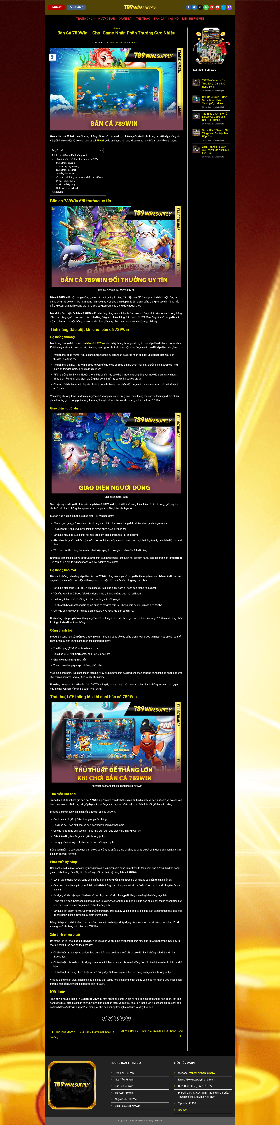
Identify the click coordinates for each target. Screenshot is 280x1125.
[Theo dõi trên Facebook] (188, 7)
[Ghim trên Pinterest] (122, 1018)
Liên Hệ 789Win (193, 18)
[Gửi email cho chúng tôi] (200, 7)
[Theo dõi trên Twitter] (194, 7)
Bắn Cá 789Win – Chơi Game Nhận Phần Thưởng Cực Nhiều (214, 100)
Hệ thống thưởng (67, 163)
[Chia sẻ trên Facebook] (104, 1018)
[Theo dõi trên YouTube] (217, 7)
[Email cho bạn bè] (116, 1018)
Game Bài (125, 18)
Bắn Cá (159, 18)
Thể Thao (143, 18)
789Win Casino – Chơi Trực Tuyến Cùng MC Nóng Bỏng (214, 83)
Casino (173, 18)
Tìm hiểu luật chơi (67, 181)
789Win (100, 140)
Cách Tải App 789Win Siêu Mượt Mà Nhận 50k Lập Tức (215, 150)
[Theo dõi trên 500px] (223, 7)
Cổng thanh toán (66, 173)
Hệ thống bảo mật (67, 170)
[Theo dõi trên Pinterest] (212, 7)
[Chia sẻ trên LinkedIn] (128, 1018)
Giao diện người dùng (69, 166)
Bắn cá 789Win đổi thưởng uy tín (71, 155)
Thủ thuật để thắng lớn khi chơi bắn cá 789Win (78, 177)
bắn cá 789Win (95, 343)
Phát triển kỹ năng (67, 184)
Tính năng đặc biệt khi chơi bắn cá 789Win (76, 159)
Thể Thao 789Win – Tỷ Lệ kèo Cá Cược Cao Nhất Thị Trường (214, 116)
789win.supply (131, 43)
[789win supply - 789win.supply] (140, 7)
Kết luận (58, 191)
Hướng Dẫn (106, 18)
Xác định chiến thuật (68, 188)
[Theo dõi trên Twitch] (229, 7)
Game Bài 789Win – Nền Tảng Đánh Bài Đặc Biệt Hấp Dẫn (215, 133)
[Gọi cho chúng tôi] (206, 7)
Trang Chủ (84, 18)
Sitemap (182, 1110)
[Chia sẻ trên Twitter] (110, 1018)
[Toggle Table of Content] (99, 150)
